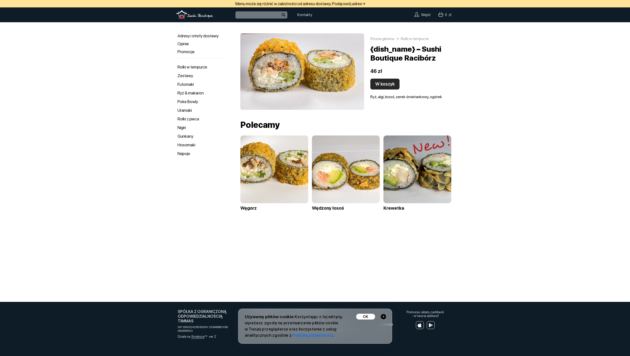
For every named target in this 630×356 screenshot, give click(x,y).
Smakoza (197, 336)
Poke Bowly (187, 101)
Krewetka (393, 208)
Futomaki (185, 84)
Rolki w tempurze (192, 67)
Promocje (186, 51)
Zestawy (185, 75)
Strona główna (382, 39)
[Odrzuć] (383, 316)
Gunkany (185, 136)
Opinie (183, 43)
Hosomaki (186, 144)
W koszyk (385, 84)
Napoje (183, 153)
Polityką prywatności (312, 335)
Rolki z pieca (188, 118)
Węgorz (248, 208)
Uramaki (184, 110)
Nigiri (181, 127)
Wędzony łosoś (328, 208)
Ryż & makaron (190, 92)
